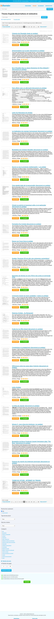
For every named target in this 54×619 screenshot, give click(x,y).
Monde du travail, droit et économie (8, 542)
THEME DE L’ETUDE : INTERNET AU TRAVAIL (26, 480)
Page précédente (6, 26)
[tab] (27, 561)
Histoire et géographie (6, 534)
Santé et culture (5, 551)
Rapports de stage (5, 548)
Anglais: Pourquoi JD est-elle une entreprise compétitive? (30, 258)
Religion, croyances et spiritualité (8, 550)
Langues (3, 536)
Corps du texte (5, 512)
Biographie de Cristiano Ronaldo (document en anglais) (30, 149)
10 (24, 26)
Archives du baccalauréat (6, 556)
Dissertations (28, 5)
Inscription (27, 581)
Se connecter (41, 5)
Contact (39, 1)
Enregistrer (25, 44)
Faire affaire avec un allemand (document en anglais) (29, 88)
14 (33, 26)
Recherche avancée (6, 570)
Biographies (4, 533)
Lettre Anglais (16, 387)
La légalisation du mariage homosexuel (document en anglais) (32, 131)
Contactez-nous (48, 5)
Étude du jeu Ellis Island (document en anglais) (27, 329)
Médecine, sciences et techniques (8, 540)
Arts (3, 531)
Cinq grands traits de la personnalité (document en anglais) (31, 185)
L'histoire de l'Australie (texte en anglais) (25, 33)
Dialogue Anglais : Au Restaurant (22, 313)
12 (29, 26)
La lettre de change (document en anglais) (25, 406)
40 (38, 26)
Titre (3, 511)
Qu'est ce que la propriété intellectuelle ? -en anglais (29, 167)
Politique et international (6, 545)
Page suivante (43, 26)
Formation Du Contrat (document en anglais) (26, 224)
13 (31, 26)
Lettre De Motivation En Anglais (22, 112)
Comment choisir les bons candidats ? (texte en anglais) (30, 296)
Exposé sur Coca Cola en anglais (22, 241)
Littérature (4, 537)
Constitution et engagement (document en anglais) (28, 347)
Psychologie (4, 547)
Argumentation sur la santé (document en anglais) (28, 50)
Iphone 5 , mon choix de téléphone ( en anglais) (27, 424)
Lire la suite (15, 44)
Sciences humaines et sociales (7, 553)
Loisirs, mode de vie (5, 539)
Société (3, 555)
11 (26, 26)
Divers (3, 558)
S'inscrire (34, 5)
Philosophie (4, 544)
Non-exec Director (25, 1)
